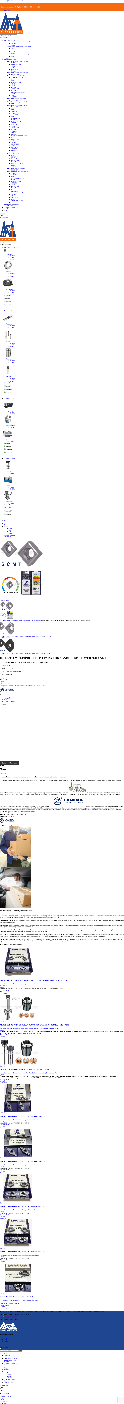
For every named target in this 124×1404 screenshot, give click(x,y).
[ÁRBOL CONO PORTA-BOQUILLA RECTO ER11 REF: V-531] (19, 1064)
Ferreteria (6, 58)
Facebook (6, 1339)
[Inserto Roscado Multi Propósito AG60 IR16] (18, 1291)
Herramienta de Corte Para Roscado (17, 76)
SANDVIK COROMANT (19, 92)
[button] (4, 992)
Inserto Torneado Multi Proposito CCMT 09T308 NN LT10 (22, 1206)
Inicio (1, 620)
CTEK (12, 427)
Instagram (6, 1338)
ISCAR (13, 119)
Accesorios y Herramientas (11, 40)
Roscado (8, 376)
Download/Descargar (9, 763)
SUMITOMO (15, 69)
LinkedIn (6, 1341)
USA (12, 95)
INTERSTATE (15, 118)
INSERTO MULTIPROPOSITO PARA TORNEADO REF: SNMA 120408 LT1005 (25, 653)
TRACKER (14, 170)
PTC (12, 189)
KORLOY (14, 124)
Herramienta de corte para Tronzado (17, 154)
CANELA (14, 111)
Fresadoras (9, 501)
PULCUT (14, 131)
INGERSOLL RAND (17, 178)
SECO (13, 93)
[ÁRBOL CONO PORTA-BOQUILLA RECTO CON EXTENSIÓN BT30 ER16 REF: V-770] (19, 1020)
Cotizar (2, 681)
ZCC (12, 152)
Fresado (8, 271)
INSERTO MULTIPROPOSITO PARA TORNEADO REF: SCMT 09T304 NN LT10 (25, 636)
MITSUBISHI (15, 74)
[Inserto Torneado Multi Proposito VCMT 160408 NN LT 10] (18, 1111)
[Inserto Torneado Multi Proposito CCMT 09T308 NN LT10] (18, 1201)
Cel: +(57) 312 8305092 (11, 1316)
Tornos (9, 209)
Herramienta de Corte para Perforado (17, 61)
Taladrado (9, 359)
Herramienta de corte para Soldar (16, 98)
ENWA (13, 176)
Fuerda (13, 48)
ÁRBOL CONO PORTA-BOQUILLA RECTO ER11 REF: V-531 (24, 1069)
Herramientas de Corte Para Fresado (17, 171)
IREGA (13, 81)
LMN (12, 68)
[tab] (7, 698)
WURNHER (14, 150)
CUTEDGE (14, 175)
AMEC (13, 63)
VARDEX (14, 97)
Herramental (9, 289)
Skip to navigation (5, 1)
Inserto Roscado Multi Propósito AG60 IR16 (16, 1297)
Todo (5, 210)
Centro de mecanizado (12, 440)
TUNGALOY (15, 144)
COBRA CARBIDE (17, 77)
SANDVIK (14, 191)
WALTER (14, 149)
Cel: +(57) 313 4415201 (11, 1317)
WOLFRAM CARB (17, 201)
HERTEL (14, 116)
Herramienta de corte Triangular (16, 168)
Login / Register (8, 1382)
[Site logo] (11, 33)
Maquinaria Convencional (11, 207)
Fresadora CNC (10, 425)
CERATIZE (14, 113)
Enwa (12, 79)
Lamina (13, 50)
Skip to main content (17, 1)
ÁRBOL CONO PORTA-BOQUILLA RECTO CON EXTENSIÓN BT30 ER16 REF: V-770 (34, 1025)
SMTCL (12, 413)
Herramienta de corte (10, 59)
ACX (12, 155)
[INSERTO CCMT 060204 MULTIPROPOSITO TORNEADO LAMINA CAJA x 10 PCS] (18, 975)
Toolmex (13, 43)
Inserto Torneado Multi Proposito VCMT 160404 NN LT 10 (22, 1161)
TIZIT (13, 141)
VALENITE (14, 147)
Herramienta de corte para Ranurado (17, 72)
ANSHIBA (14, 108)
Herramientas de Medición (11, 204)
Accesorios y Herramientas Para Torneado (19, 46)
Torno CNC (9, 411)
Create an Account (5, 1396)
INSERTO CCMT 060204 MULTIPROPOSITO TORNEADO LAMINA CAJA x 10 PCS (33, 980)
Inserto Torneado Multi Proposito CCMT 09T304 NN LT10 (22, 1252)
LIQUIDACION (8, 205)
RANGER (14, 132)
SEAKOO (14, 137)
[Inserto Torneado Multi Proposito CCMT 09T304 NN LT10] (18, 1246)
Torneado (9, 254)
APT (12, 110)
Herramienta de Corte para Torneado (17, 105)
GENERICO (14, 115)
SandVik (13, 134)
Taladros (8, 471)
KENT (13, 84)
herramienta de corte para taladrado (17, 102)
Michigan (13, 87)
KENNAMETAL (16, 64)
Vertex (13, 45)
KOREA (13, 123)
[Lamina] (7, 693)
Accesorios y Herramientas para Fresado (18, 42)
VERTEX (14, 167)
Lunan (13, 51)
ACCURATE (15, 106)
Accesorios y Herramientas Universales (18, 55)
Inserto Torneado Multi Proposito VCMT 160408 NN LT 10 (22, 1116)
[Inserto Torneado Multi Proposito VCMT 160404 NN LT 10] (18, 1156)
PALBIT (13, 90)
